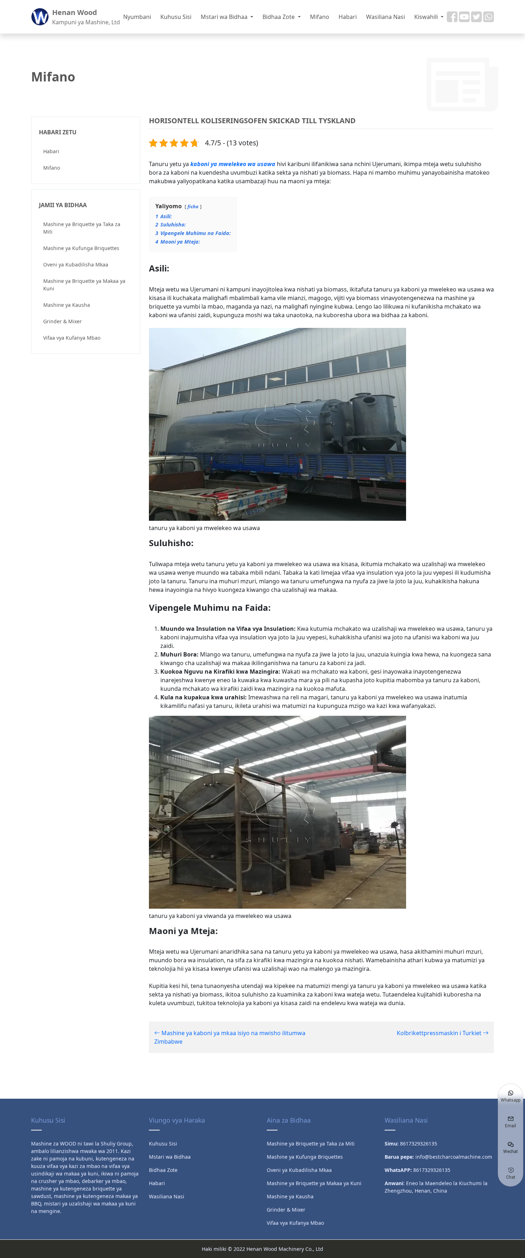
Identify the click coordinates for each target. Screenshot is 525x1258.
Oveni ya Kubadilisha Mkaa (75, 264)
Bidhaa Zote (279, 17)
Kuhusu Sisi (175, 17)
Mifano (319, 17)
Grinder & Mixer (62, 321)
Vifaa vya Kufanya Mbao (71, 337)
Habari (348, 17)
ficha (193, 206)
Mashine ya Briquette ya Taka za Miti (81, 228)
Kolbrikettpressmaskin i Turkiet (440, 1033)
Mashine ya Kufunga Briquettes (81, 248)
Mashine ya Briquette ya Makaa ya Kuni (84, 285)
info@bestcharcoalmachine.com (453, 1156)
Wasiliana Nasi (385, 17)
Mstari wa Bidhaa (225, 17)
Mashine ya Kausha (66, 304)
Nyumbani (137, 17)
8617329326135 (431, 1170)
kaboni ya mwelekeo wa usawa (232, 164)
